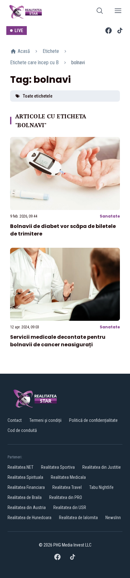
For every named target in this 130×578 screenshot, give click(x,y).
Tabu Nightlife (101, 487)
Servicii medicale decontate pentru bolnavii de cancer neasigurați (57, 340)
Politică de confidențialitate (93, 420)
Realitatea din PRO (65, 497)
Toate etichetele (37, 96)
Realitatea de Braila (25, 497)
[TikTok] (120, 30)
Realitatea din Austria (27, 507)
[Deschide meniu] (118, 12)
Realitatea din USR (69, 507)
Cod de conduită (22, 430)
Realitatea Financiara (26, 487)
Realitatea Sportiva (58, 467)
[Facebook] (108, 30)
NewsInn (113, 517)
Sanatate (110, 216)
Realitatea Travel (67, 487)
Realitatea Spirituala (25, 477)
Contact (15, 420)
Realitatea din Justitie (101, 467)
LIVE (19, 30)
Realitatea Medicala (68, 477)
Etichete (51, 51)
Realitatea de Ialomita (78, 517)
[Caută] (99, 11)
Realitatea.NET (20, 467)
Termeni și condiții (45, 420)
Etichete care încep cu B (34, 62)
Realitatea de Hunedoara (29, 517)
